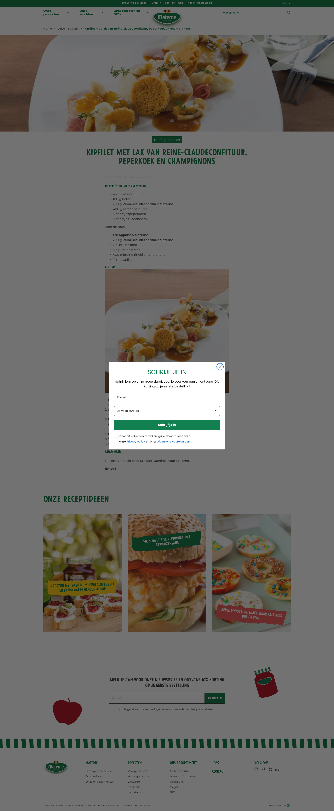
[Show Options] (216, 411)
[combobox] (165, 411)
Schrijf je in (167, 425)
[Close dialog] (220, 366)
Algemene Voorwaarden (173, 441)
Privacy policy (136, 441)
